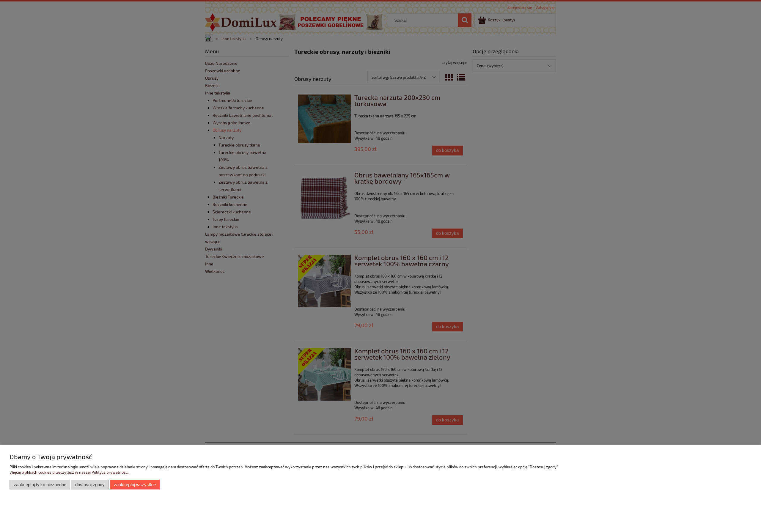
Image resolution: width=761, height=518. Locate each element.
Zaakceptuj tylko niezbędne (40, 484)
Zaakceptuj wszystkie (135, 484)
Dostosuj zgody (90, 484)
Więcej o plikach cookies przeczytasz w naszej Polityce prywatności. (69, 472)
